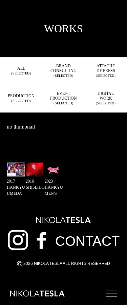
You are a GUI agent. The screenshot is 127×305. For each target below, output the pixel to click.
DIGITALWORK (106, 98)
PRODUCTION (21, 98)
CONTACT (87, 241)
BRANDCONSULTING (63, 71)
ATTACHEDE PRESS (106, 71)
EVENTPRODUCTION (63, 98)
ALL (21, 70)
